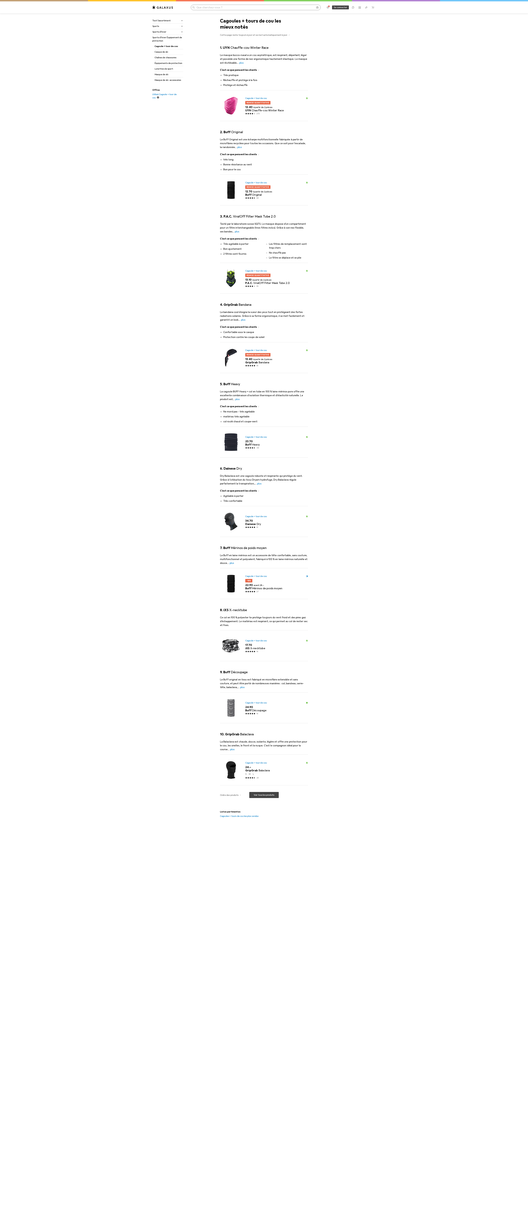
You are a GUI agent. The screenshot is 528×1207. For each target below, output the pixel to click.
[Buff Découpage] (264, 707)
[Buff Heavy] (264, 442)
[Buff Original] (264, 190)
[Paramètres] (328, 7)
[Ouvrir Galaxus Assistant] (353, 7)
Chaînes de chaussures (165, 57)
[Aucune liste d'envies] (366, 7)
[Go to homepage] (162, 7)
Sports (155, 26)
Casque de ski (161, 52)
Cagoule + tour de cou (166, 46)
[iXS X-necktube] (264, 645)
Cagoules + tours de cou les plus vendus (239, 816)
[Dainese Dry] (264, 521)
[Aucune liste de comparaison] (360, 7)
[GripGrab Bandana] (264, 357)
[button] (289, 35)
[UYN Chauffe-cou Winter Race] (264, 105)
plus (241, 62)
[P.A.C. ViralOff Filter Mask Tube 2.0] (264, 278)
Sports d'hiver (159, 32)
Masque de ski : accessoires (168, 80)
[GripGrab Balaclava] (264, 770)
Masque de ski (161, 74)
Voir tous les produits (264, 795)
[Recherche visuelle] (317, 7)
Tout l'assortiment (161, 20)
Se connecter (340, 7)
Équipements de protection (168, 63)
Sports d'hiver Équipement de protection (167, 39)
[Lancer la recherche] (193, 7)
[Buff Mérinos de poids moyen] (264, 583)
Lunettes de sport (164, 68)
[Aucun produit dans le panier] (373, 7)
